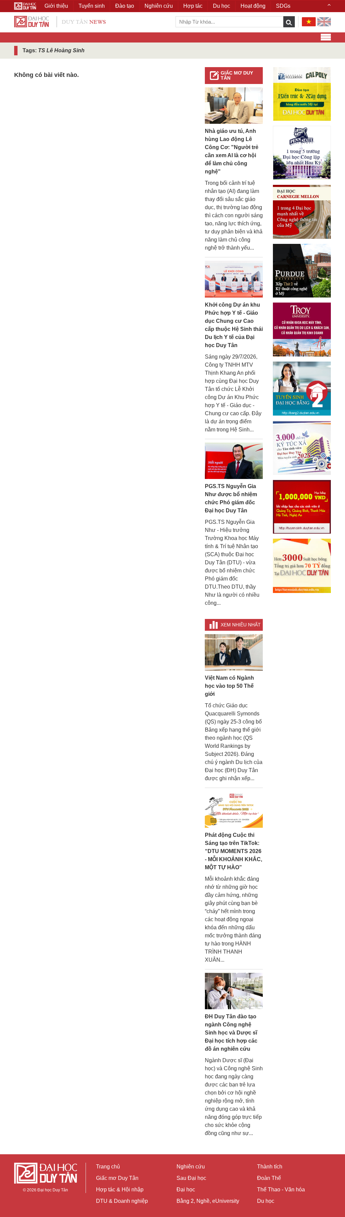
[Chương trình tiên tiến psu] (302, 153)
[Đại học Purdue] (302, 271)
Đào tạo (124, 6)
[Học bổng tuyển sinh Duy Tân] (302, 566)
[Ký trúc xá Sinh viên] (302, 448)
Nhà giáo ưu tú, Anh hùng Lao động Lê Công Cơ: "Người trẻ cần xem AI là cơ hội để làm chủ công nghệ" (231, 151)
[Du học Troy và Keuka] (302, 330)
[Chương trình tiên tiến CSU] (302, 94)
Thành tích (269, 1166)
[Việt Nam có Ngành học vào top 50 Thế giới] (234, 652)
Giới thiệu (56, 6)
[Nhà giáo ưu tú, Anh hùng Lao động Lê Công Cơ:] (234, 105)
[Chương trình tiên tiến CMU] (302, 212)
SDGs (283, 6)
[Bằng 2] (302, 389)
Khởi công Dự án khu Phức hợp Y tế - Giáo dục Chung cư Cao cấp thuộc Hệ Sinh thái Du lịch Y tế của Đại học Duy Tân (234, 325)
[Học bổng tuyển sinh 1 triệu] (302, 507)
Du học (265, 1201)
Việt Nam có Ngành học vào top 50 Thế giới (229, 686)
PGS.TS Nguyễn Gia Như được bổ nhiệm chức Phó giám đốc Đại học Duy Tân (231, 498)
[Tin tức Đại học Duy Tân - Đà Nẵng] (60, 21)
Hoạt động (253, 6)
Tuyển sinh (92, 6)
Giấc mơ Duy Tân (237, 75)
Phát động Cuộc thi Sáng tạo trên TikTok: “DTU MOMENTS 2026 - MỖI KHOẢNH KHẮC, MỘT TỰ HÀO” (233, 851)
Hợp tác (192, 6)
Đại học (186, 1189)
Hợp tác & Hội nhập (120, 1189)
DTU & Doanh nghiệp (122, 1201)
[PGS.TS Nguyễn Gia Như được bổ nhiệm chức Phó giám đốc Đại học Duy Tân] (234, 460)
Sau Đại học (191, 1178)
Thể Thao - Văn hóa (281, 1189)
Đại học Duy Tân (52, 1190)
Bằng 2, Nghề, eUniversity (208, 1201)
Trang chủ (108, 1166)
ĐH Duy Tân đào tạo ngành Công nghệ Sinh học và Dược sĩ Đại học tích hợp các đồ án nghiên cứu (231, 1033)
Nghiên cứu (191, 1166)
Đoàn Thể (269, 1178)
